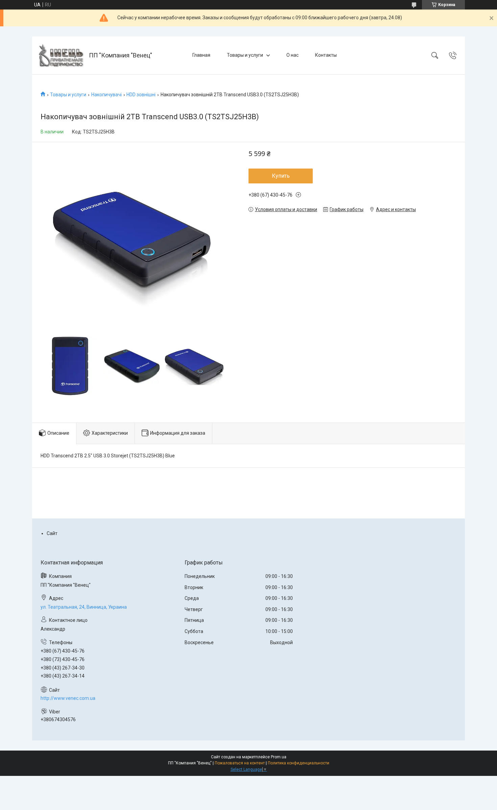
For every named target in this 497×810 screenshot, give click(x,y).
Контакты (326, 55)
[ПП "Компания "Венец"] (61, 55)
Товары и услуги (245, 55)
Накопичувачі (106, 94)
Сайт (52, 533)
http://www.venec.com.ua (68, 698)
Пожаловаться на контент (240, 763)
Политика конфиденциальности (298, 763)
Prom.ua (278, 757)
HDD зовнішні (141, 94)
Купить (281, 176)
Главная (201, 55)
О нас (292, 55)
